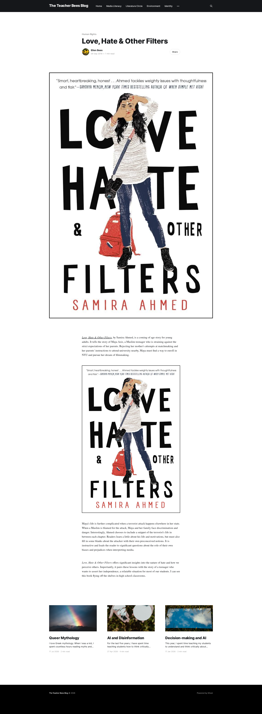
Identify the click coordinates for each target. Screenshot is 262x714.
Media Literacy (113, 6)
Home (99, 6)
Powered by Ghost (205, 693)
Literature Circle (134, 6)
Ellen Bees (97, 50)
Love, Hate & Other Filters (97, 337)
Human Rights (89, 34)
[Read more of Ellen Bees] (86, 52)
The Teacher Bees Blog (68, 5)
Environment (153, 6)
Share (175, 52)
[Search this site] (211, 6)
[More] (178, 6)
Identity (168, 6)
